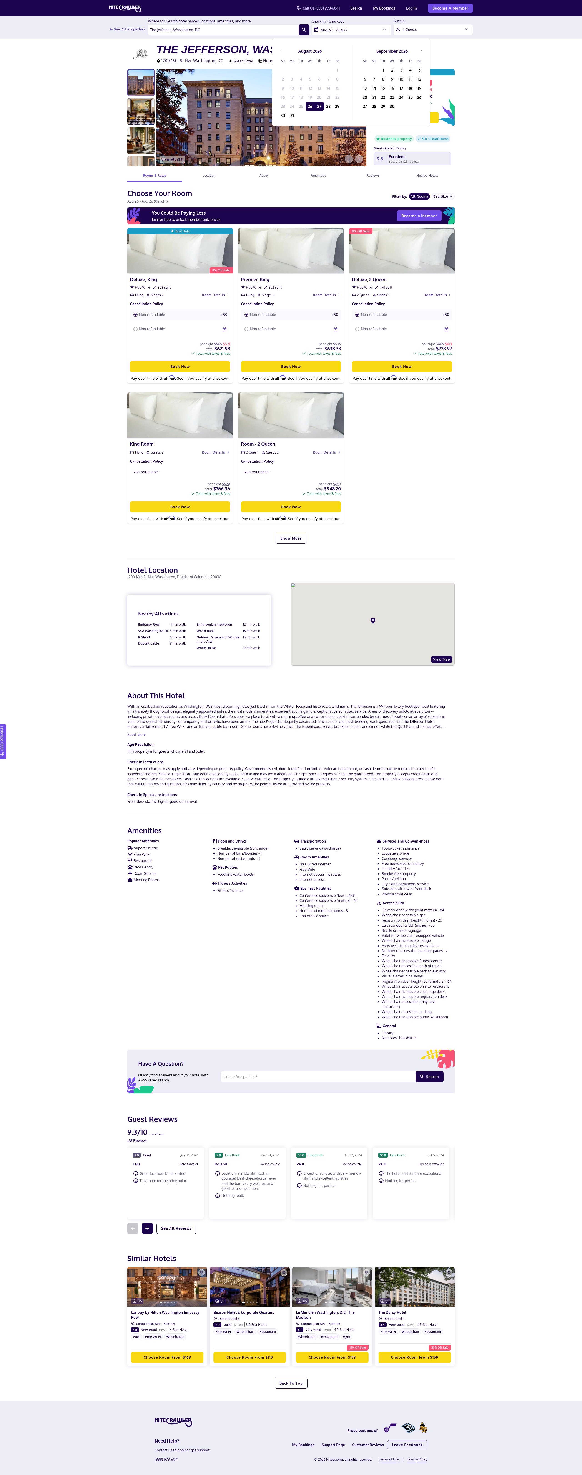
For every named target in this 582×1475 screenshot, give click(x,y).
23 (283, 106)
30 (283, 115)
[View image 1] (141, 82)
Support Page (333, 1445)
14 (328, 88)
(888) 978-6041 (166, 1459)
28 (328, 106)
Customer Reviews (368, 1445)
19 (310, 97)
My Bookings (384, 8)
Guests (398, 21)
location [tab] (209, 175)
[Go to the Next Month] (421, 50)
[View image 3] (141, 140)
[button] (180, 314)
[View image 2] (141, 111)
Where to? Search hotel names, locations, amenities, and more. (200, 21)
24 (292, 106)
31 (292, 115)
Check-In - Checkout (327, 22)
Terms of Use (389, 1459)
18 (301, 97)
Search (356, 8)
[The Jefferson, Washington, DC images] (261, 117)
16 (283, 97)
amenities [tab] (318, 175)
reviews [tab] (372, 175)
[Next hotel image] (359, 159)
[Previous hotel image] (349, 159)
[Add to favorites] (172, 80)
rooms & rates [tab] (154, 175)
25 (301, 106)
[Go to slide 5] (174, 1302)
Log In (411, 8)
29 (337, 106)
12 (310, 88)
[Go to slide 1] (161, 1302)
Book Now (180, 366)
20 (319, 97)
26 (310, 106)
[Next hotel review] (147, 1228)
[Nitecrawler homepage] (125, 8)
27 (319, 106)
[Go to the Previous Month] (281, 50)
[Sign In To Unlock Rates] (224, 329)
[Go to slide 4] (171, 1302)
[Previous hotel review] (132, 1228)
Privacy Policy (417, 1459)
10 (292, 88)
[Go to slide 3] (168, 1302)
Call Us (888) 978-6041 (321, 8)
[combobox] (223, 30)
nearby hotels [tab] (427, 175)
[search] (304, 29)
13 (319, 88)
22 (337, 97)
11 (301, 88)
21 (328, 97)
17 (292, 97)
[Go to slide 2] (165, 1302)
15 (337, 88)
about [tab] (263, 175)
